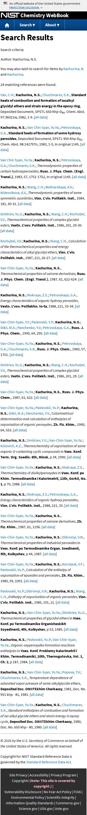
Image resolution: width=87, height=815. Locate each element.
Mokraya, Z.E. (37, 295)
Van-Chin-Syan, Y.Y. (15, 322)
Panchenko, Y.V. (29, 327)
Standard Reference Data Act (48, 762)
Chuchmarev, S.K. (56, 94)
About (50, 24)
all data (40, 117)
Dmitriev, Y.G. (37, 440)
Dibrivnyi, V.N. (73, 537)
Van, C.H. (7, 94)
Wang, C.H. (35, 187)
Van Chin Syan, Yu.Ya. (43, 127)
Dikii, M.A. (8, 327)
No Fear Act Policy (57, 791)
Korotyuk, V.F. (72, 564)
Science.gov (28, 808)
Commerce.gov (67, 803)
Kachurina (15, 74)
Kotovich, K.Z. (11, 445)
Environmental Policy (27, 797)
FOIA (77, 791)
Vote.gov (61, 808)
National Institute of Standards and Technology (10, 15)
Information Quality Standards (30, 803)
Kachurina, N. (73, 68)
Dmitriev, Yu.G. (11, 214)
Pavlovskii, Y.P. (43, 322)
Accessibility (38, 775)
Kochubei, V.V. (11, 241)
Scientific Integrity (60, 797)
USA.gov (46, 808)
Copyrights (20, 780)
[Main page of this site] (7, 25)
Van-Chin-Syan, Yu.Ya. (17, 268)
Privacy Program (63, 775)
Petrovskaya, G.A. (63, 295)
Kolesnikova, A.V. (13, 192)
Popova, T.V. (71, 672)
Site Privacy (18, 775)
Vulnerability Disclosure (22, 791)
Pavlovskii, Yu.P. (47, 407)
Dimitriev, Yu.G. (74, 612)
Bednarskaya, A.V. (59, 187)
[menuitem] (7, 25)
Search (25, 24)
